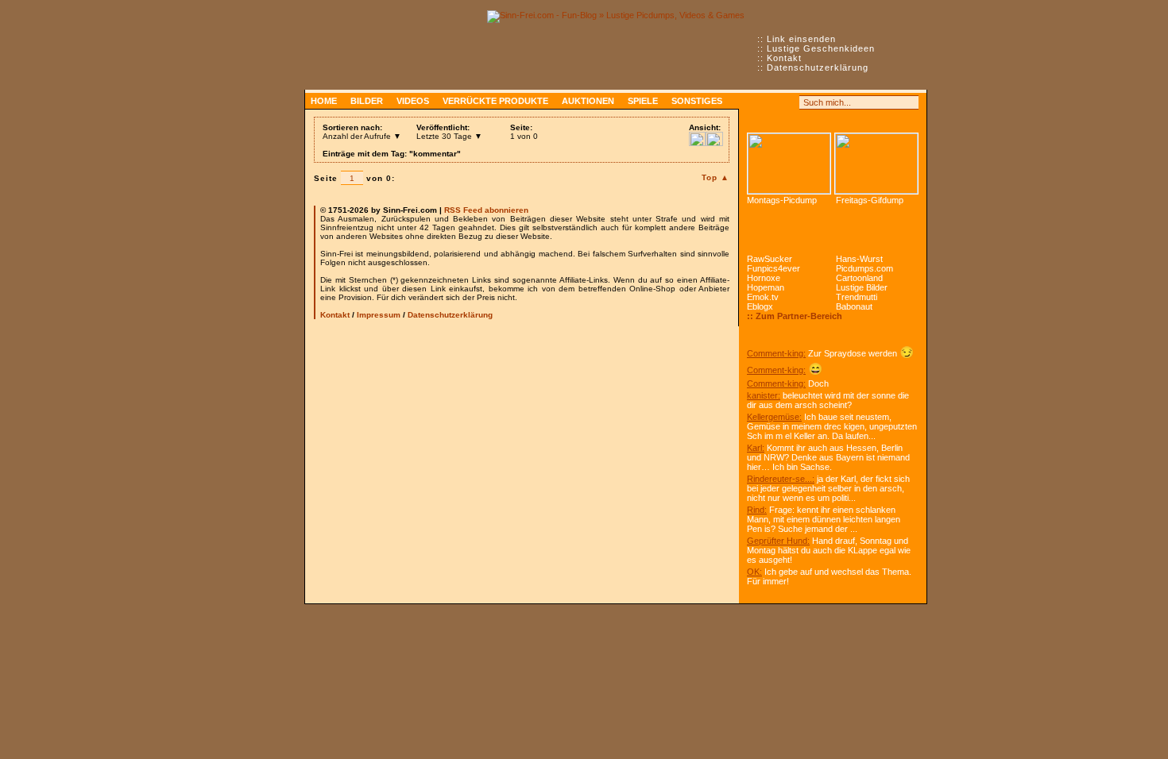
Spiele (643, 101)
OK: (754, 571)
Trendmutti (856, 297)
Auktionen (588, 101)
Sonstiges (696, 101)
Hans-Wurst (859, 259)
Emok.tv (763, 297)
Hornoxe (763, 278)
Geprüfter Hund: (778, 540)
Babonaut (854, 306)
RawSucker (769, 259)
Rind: (757, 509)
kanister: (763, 395)
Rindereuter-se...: (780, 479)
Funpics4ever (773, 268)
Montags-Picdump (782, 200)
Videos (412, 101)
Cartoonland (859, 278)
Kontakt (784, 58)
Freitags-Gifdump (869, 200)
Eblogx (760, 306)
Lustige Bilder (862, 287)
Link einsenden (801, 39)
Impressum (378, 314)
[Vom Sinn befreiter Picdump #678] (789, 164)
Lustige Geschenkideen (821, 48)
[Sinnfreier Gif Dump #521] (876, 164)
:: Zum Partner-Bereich (794, 316)
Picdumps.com (864, 268)
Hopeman (765, 287)
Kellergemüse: (774, 417)
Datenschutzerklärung (817, 67)
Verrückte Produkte (495, 101)
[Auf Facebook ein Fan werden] (771, 102)
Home (324, 101)
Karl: (755, 448)
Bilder (366, 101)
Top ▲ (715, 177)
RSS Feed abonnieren (486, 210)
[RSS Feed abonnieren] (754, 102)
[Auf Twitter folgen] (789, 102)
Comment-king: (776, 353)
